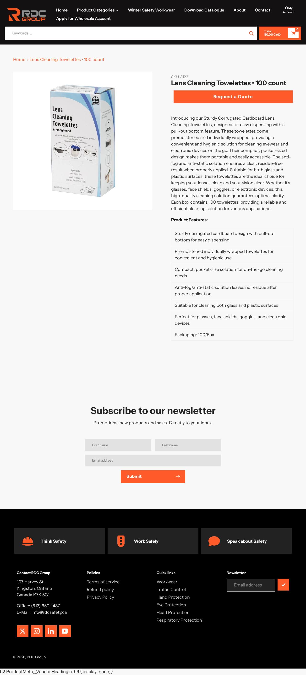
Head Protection (173, 612)
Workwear (167, 582)
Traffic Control (171, 589)
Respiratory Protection (179, 620)
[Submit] (283, 585)
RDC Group (36, 657)
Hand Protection (173, 597)
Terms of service (103, 582)
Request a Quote (233, 96)
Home (19, 59)
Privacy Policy (100, 597)
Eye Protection (171, 605)
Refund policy (100, 589)
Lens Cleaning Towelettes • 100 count (67, 59)
